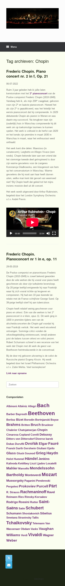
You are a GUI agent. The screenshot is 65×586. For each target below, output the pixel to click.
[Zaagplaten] (32, 18)
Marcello (23, 468)
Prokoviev (27, 486)
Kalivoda (11, 463)
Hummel (19, 459)
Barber (10, 414)
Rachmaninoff (33, 492)
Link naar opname (16, 373)
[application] (32, 222)
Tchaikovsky (19, 522)
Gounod (30, 453)
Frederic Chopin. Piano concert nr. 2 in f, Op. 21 (27, 74)
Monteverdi (33, 475)
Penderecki (43, 480)
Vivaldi (35, 534)
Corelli (35, 434)
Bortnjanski (42, 419)
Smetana (11, 517)
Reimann (12, 497)
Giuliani (41, 448)
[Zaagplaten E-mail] (8, 565)
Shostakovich (30, 513)
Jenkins (43, 459)
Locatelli (51, 463)
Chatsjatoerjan (27, 430)
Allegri (32, 406)
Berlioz (10, 419)
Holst (9, 459)
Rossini (24, 502)
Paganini (29, 480)
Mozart (49, 474)
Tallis (35, 517)
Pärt (53, 486)
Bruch (36, 425)
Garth (19, 448)
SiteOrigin (39, 579)
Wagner (48, 535)
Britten (25, 425)
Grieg (41, 453)
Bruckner (47, 425)
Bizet (19, 419)
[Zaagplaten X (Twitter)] (8, 558)
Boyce (54, 419)
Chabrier (11, 430)
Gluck (20, 453)
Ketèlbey (23, 463)
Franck (10, 448)
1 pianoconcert (38, 93)
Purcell (42, 486)
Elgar (43, 443)
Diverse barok (44, 438)
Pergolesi (12, 486)
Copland (24, 434)
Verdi (24, 535)
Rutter (34, 502)
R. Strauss (13, 492)
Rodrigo (12, 502)
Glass (11, 453)
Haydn (52, 453)
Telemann (38, 523)
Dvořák (31, 443)
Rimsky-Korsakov (36, 497)
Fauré (53, 443)
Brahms (13, 424)
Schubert (35, 508)
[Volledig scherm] (54, 233)
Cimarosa (12, 434)
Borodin (29, 419)
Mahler (12, 468)
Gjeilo (51, 448)
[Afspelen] (11, 233)
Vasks (34, 529)
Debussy (46, 434)
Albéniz (22, 406)
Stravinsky (24, 517)
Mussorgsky (15, 480)
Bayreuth (21, 414)
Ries (21, 497)
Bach (43, 405)
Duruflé (19, 443)
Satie (22, 508)
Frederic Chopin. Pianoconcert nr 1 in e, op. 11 (31, 256)
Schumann (13, 513)
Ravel (51, 492)
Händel (31, 458)
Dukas (10, 443)
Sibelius (46, 513)
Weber (11, 540)
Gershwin (30, 448)
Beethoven (41, 413)
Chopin (42, 430)
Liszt (33, 463)
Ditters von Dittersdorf (20, 438)
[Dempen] (48, 233)
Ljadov (41, 463)
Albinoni (11, 406)
